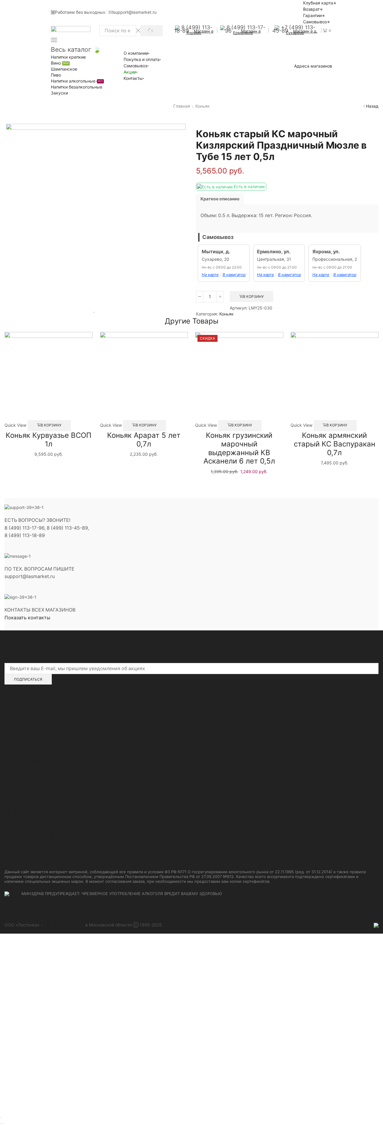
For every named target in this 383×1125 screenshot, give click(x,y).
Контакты (133, 78)
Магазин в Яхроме (200, 32)
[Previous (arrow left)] (0, 1123)
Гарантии (312, 15)
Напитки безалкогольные (76, 86)
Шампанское (64, 68)
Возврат (311, 9)
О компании (136, 53)
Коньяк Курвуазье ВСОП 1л (48, 439)
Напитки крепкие (68, 57)
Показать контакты (27, 618)
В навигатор (234, 274)
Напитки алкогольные (77, 80)
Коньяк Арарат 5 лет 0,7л (143, 439)
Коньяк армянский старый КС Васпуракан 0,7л (334, 444)
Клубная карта (318, 2)
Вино (60, 62)
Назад (372, 106)
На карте (210, 274)
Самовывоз (315, 21)
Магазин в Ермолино (247, 32)
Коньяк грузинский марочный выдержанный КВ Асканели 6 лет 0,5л (239, 448)
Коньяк (202, 106)
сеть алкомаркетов (64, 924)
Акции (130, 71)
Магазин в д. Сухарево (301, 32)
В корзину (253, 296)
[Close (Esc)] (0, 1117)
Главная (181, 106)
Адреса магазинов (313, 66)
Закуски (59, 92)
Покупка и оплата (141, 59)
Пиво (56, 74)
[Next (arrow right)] (3, 1123)
